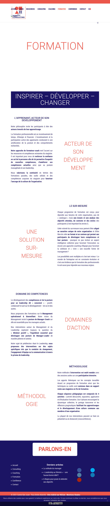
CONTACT (83, 9)
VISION (21, 9)
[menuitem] (90, 11)
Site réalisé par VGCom (56, 495)
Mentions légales (73, 495)
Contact (15, 484)
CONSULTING (41, 9)
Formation (16, 477)
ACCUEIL (13, 9)
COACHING (51, 9)
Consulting (16, 469)
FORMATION (62, 9)
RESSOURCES (30, 9)
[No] (107, 501)
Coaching (16, 473)
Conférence (16, 480)
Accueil (15, 465)
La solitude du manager (52, 468)
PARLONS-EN (55, 449)
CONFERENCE (72, 9)
